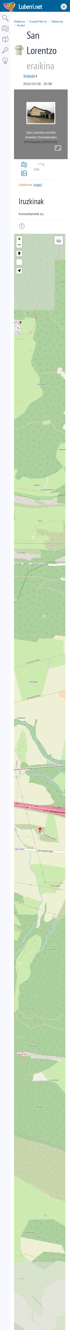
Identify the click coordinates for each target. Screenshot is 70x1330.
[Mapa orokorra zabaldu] (5, 32)
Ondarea (19, 21)
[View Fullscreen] (19, 262)
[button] (40, 828)
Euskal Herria (38, 21)
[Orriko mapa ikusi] (24, 165)
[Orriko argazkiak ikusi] (24, 173)
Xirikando (29, 76)
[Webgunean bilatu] (5, 22)
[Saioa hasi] (5, 53)
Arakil (21, 25)
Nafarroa (57, 21)
